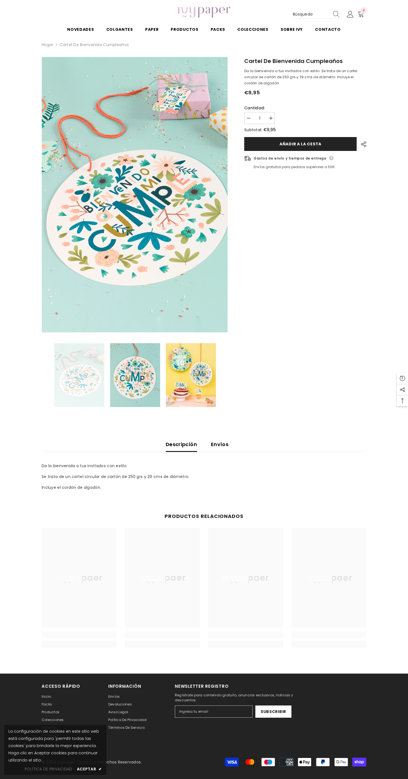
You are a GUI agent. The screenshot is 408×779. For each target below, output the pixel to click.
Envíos (219, 444)
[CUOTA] (361, 144)
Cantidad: (254, 108)
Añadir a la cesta (300, 144)
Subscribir (273, 711)
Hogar (47, 44)
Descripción (181, 444)
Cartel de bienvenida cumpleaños (293, 61)
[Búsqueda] (316, 14)
